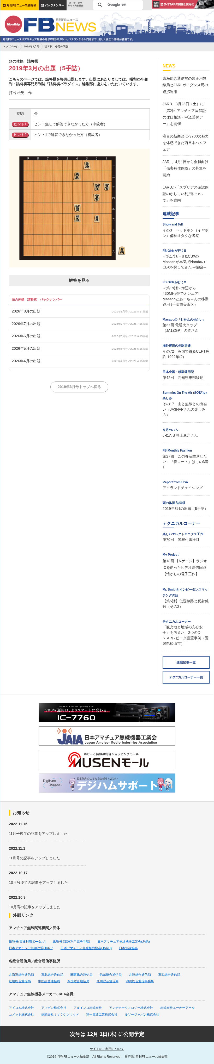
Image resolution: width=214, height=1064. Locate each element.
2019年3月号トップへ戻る (79, 387)
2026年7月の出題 (26, 324)
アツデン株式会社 (53, 1008)
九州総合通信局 (107, 981)
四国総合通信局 (78, 981)
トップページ (11, 46)
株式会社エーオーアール (177, 1008)
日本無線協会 (128, 948)
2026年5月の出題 (26, 348)
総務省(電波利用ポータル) (27, 941)
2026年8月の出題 (26, 311)
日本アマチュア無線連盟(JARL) (31, 948)
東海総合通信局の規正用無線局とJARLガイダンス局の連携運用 (185, 84)
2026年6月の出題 (26, 336)
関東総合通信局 (81, 975)
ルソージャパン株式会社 (142, 1014)
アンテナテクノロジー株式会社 (131, 1008)
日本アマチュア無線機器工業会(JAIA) (123, 941)
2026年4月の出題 (26, 361)
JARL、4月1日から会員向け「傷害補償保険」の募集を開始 (186, 168)
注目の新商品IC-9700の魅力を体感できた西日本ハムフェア (186, 142)
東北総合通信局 (52, 975)
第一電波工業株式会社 (101, 1014)
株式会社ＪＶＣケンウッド (60, 1014)
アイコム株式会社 (21, 1008)
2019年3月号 (31, 46)
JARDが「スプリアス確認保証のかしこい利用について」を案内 (186, 193)
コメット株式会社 (21, 1014)
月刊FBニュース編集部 (151, 1057)
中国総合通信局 (49, 981)
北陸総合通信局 (140, 975)
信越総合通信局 (111, 975)
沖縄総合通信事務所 (140, 981)
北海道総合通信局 (21, 975)
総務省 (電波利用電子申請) (71, 941)
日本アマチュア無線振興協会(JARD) (86, 948)
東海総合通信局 (169, 975)
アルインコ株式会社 (88, 1008)
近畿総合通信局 (20, 981)
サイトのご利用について (107, 1049)
